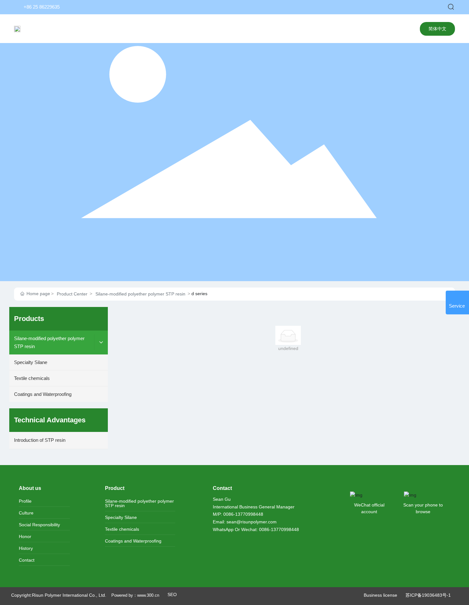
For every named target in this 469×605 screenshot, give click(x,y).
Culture (26, 512)
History (26, 548)
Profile (25, 501)
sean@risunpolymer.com (252, 521)
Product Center (72, 293)
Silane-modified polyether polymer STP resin (140, 293)
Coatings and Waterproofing (133, 540)
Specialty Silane (121, 517)
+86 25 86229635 (42, 7)
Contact (26, 560)
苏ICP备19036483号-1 (428, 595)
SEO (172, 594)
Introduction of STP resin (39, 440)
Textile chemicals (122, 529)
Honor (25, 536)
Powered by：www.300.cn (135, 595)
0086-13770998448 (243, 514)
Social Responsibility (39, 524)
